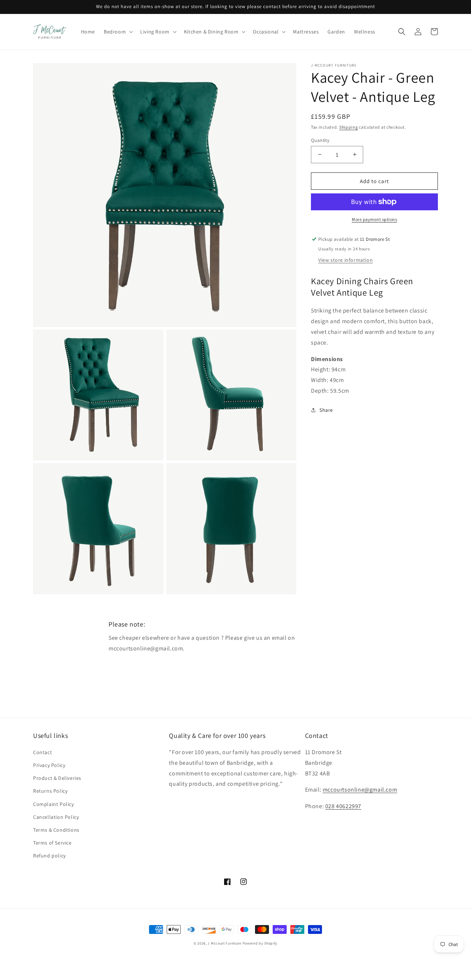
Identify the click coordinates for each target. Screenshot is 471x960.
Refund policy (49, 855)
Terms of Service (52, 842)
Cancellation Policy (56, 817)
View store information (345, 260)
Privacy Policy (49, 765)
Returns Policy (50, 791)
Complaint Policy (53, 804)
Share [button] (326, 409)
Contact (42, 752)
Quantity (320, 140)
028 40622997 (343, 806)
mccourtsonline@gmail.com (360, 789)
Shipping (348, 127)
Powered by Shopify (260, 943)
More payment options (374, 219)
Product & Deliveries (57, 778)
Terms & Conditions (56, 830)
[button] (117, 31)
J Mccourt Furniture (224, 943)
